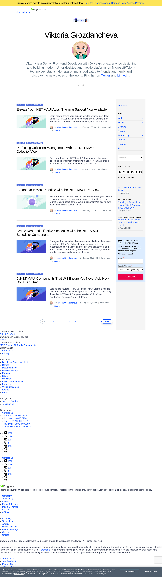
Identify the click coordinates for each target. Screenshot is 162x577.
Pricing (5, 353)
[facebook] (120, 172)
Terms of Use (8, 558)
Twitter (105, 75)
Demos (5, 365)
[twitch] (140, 172)
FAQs (5, 392)
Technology (7, 498)
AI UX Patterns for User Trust (129, 188)
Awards (5, 501)
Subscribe (130, 276)
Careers (6, 509)
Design (121, 131)
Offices (5, 512)
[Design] (130, 131)
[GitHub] (5, 449)
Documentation (9, 367)
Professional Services (12, 381)
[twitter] (124, 172)
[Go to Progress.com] (7, 487)
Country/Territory (124, 266)
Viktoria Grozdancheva (67, 127)
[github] (132, 172)
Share (57, 130)
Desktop (122, 127)
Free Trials (7, 350)
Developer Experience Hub (15, 362)
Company (7, 496)
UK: (15, 418)
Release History (10, 370)
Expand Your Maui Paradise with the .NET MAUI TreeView (58, 190)
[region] (81, 572)
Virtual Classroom (11, 387)
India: (16, 421)
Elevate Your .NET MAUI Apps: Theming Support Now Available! (62, 109)
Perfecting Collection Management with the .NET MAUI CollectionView (55, 149)
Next (107, 321)
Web (120, 118)
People (121, 139)
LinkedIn (123, 75)
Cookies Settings (150, 572)
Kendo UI (4, 339)
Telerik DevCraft (8, 334)
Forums (6, 373)
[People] (130, 140)
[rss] (136, 172)
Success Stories (10, 401)
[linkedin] (128, 172)
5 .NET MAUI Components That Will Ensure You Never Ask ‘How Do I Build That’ (63, 280)
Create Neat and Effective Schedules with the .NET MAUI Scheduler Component (57, 233)
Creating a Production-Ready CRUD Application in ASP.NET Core (130, 205)
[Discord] (5, 452)
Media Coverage (10, 507)
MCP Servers (6, 345)
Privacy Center (9, 564)
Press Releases (10, 504)
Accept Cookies (130, 572)
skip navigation (23, 12)
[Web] (130, 118)
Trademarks (44, 550)
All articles (122, 105)
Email (120, 258)
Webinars (6, 378)
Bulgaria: (17, 424)
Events (5, 389)
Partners (6, 384)
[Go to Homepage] (39, 12)
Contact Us (7, 413)
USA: (15, 415)
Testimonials (8, 404)
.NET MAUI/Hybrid (34, 105)
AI (119, 148)
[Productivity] (130, 135)
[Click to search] (141, 158)
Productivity (123, 135)
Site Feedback (9, 561)
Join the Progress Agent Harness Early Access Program (114, 3)
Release (122, 144)
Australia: (17, 426)
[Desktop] (130, 127)
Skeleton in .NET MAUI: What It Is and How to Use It (129, 222)
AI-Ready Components (25, 345)
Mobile (21, 105)
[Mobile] (130, 122)
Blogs (5, 376)
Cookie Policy (19, 574)
